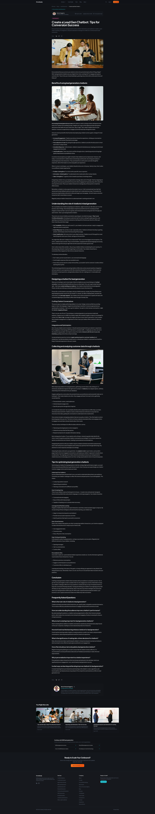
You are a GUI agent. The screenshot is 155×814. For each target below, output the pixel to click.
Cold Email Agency (61, 778)
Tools (76, 1)
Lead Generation (64, 6)
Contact (80, 799)
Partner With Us (82, 804)
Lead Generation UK (61, 786)
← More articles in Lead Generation (58, 9)
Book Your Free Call (76, 765)
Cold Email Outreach (62, 780)
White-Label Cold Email (62, 799)
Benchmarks (81, 784)
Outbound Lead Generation (63, 791)
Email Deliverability (61, 795)
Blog (80, 1)
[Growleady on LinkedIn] (36, 783)
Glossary (81, 791)
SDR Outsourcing (61, 793)
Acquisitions (81, 802)
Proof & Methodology (83, 782)
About (85, 1)
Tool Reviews (81, 793)
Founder (80, 780)
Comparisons (81, 797)
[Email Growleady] (38, 783)
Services (63, 1)
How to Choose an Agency (84, 786)
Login (109, 1)
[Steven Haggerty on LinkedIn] (74, 687)
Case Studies (70, 1)
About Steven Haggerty (67, 686)
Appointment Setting (62, 782)
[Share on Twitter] (59, 36)
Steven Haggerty (61, 13)
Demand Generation (62, 788)
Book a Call (116, 1)
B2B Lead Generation (62, 784)
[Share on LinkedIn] (56, 36)
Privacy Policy (116, 809)
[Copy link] (62, 36)
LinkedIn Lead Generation (63, 797)
